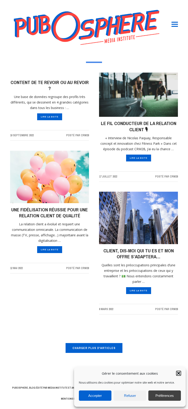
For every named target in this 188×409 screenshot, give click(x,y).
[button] (178, 373)
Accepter (95, 396)
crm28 (85, 135)
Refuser (130, 396)
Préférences (164, 396)
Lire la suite (49, 116)
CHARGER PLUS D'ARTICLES (94, 348)
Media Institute (58, 387)
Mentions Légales (72, 398)
